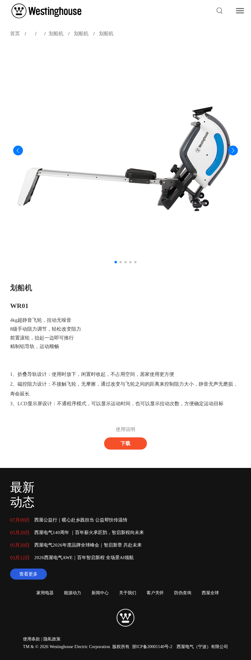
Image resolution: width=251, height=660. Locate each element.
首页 (15, 33)
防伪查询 (182, 593)
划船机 (56, 33)
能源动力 (72, 593)
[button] (115, 262)
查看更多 (28, 574)
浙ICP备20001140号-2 (152, 646)
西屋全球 (210, 593)
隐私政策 (52, 639)
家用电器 (45, 593)
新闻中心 (100, 593)
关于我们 (127, 593)
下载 (125, 443)
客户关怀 (155, 593)
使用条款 (31, 639)
